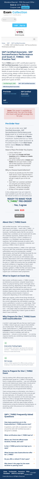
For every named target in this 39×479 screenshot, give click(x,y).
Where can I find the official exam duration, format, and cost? (16, 441)
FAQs (27, 471)
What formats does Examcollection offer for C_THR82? (18, 454)
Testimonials (13, 471)
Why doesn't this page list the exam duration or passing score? (16, 464)
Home (3, 43)
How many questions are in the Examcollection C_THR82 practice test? (17, 423)
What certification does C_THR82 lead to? (18, 435)
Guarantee (21, 471)
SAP (8, 43)
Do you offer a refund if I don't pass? (17, 459)
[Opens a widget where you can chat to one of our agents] (32, 475)
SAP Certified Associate (18, 43)
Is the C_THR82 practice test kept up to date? (17, 447)
